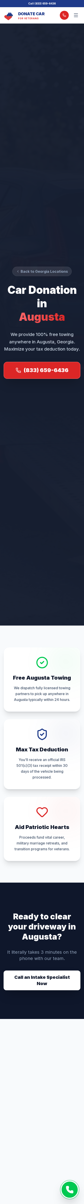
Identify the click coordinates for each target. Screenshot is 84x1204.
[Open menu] (75, 15)
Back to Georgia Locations (44, 271)
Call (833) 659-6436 (42, 3)
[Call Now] (70, 1190)
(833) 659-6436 (46, 370)
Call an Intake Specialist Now (42, 980)
